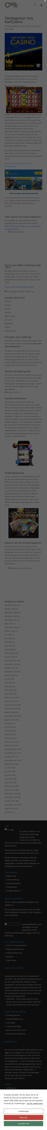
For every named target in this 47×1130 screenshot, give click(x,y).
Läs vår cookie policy (35, 1103)
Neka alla (23, 1117)
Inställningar (23, 1111)
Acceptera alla (23, 1123)
